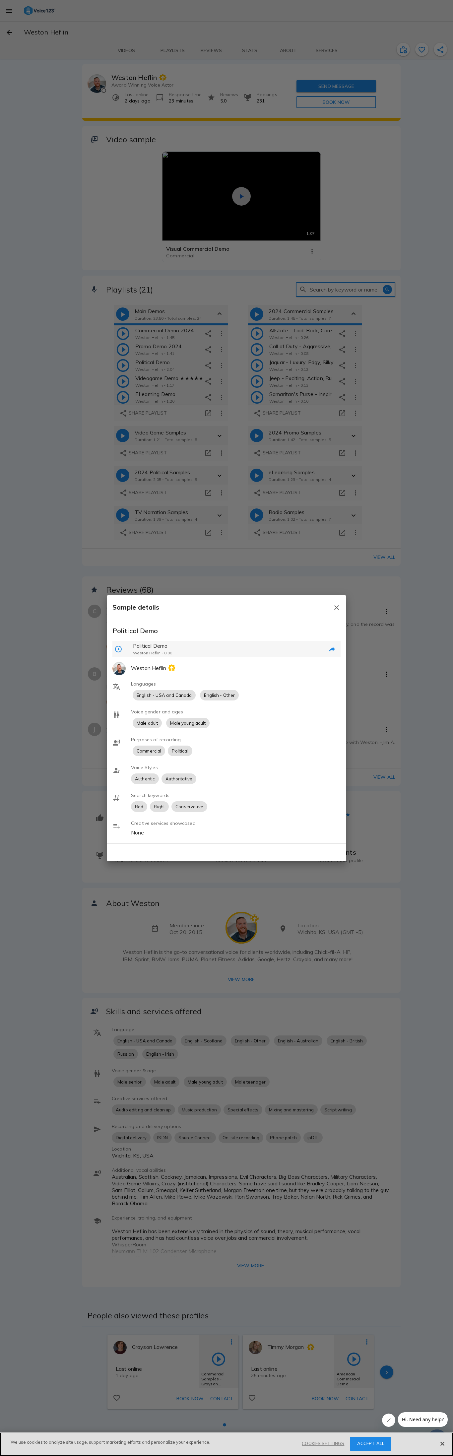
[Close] (442, 1443)
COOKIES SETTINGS (323, 1443)
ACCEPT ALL (370, 1443)
